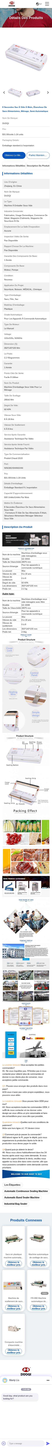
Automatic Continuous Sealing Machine (26, 1191)
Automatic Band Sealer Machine (21, 1197)
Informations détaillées (13, 166)
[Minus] (48, 1380)
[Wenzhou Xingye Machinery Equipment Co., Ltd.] (11, 4)
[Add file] (4, 1443)
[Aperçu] (26, 1375)
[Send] (48, 1443)
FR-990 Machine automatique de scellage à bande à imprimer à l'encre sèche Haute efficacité (38, 1300)
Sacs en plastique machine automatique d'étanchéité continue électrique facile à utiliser (14, 1256)
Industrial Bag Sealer (15, 1204)
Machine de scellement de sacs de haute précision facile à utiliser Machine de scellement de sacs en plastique (13, 1300)
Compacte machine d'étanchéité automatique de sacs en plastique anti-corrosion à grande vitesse (13, 1344)
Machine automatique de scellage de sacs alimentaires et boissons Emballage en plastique (38, 1256)
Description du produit (38, 166)
